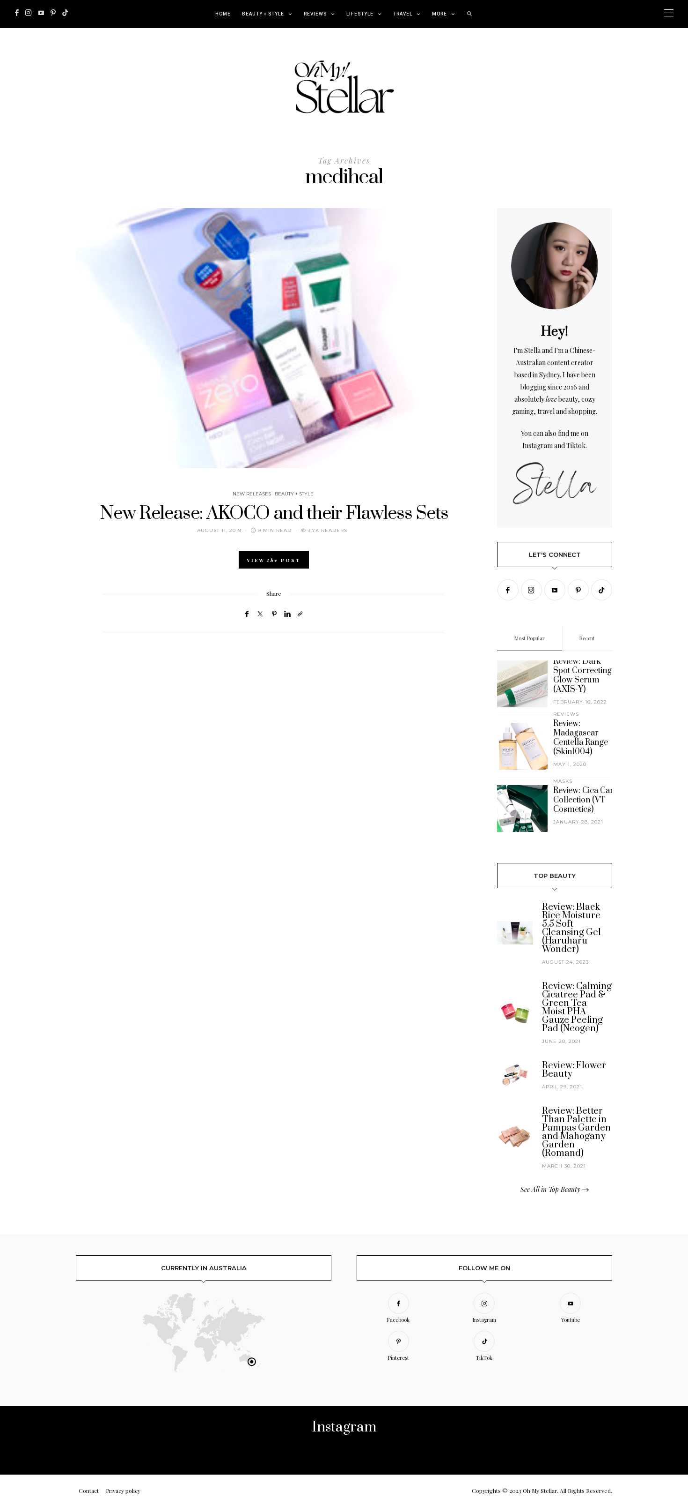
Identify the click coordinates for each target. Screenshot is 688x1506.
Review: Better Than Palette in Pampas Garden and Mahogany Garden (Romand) (576, 1132)
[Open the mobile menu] (669, 12)
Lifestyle (359, 14)
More (439, 14)
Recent (587, 638)
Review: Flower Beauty (574, 1070)
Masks (562, 781)
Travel (402, 14)
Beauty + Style (263, 14)
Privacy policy (123, 1490)
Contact (89, 1490)
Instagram (537, 445)
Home (223, 14)
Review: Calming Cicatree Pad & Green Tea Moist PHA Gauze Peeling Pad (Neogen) (577, 1007)
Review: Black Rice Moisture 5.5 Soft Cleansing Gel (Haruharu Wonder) (571, 928)
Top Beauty (555, 875)
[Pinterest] (53, 13)
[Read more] (554, 265)
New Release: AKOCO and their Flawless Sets (274, 513)
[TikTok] (65, 13)
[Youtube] (41, 13)
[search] (469, 14)
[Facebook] (17, 13)
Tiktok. (576, 445)
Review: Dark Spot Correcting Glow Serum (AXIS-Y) (582, 675)
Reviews (315, 14)
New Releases (252, 494)
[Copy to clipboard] (300, 613)
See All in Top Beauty (551, 1189)
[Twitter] (260, 613)
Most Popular (529, 638)
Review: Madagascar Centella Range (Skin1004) (580, 738)
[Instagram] (28, 13)
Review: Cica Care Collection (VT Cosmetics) (585, 800)
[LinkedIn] (287, 613)
